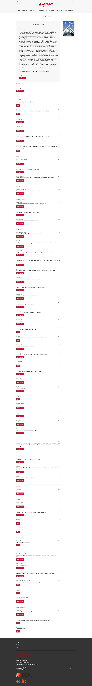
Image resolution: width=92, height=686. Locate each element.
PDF (18, 105)
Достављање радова (22, 10)
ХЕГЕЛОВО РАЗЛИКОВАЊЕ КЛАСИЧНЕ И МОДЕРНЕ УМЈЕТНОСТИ (32, 111)
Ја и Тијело (19, 119)
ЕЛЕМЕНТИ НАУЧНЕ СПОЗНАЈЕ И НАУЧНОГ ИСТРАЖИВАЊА (31, 161)
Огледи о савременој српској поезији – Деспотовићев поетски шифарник (33, 620)
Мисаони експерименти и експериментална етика (27, 190)
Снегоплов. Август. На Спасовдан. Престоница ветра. (28, 582)
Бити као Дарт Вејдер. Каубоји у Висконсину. (26, 295)
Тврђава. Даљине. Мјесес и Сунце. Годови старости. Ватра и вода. (31, 512)
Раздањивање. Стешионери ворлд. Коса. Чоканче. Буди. (29, 312)
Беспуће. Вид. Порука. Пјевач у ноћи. (24, 346)
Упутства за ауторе (50, 10)
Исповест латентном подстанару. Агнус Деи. (26, 329)
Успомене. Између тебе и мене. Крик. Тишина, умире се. (29, 371)
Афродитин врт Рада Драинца (23, 542)
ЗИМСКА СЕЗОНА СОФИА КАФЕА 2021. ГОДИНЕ (28, 459)
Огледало (18, 362)
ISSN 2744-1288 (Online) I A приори (23, 662)
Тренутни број (59, 10)
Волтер (18, 413)
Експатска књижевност (21, 628)
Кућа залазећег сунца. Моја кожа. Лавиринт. (26, 304)
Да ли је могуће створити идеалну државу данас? (27, 212)
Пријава (74, 1)
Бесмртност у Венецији (21, 379)
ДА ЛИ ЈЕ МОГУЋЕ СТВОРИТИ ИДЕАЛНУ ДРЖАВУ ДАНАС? (31, 203)
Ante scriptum (19, 88)
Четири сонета (19, 598)
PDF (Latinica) (22, 77)
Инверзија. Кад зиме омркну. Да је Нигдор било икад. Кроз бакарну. (31, 354)
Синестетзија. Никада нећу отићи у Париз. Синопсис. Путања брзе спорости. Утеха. (35, 270)
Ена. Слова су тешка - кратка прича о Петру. (26, 430)
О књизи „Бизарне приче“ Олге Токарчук (25, 611)
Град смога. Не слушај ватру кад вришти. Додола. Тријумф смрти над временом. (34, 252)
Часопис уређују (40, 10)
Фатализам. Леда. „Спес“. (22, 565)
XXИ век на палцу (20, 388)
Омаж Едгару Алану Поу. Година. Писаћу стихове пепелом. (29, 320)
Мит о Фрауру (19, 503)
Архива (65, 10)
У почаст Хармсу (20, 396)
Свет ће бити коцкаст (21, 529)
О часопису (31, 10)
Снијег (18, 421)
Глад (17, 490)
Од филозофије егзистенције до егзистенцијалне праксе (29, 169)
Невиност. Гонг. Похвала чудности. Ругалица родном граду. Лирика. (31, 337)
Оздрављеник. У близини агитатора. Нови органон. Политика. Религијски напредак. (35, 573)
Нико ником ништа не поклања (23, 404)
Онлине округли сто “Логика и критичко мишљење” (28, 477)
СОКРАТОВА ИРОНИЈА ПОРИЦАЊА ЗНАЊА (27, 127)
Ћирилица (19, 1)
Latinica (17, 647)
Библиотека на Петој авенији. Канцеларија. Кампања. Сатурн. (30, 287)
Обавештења (71, 10)
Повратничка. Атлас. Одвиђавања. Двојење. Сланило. (28, 278)
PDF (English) (20, 122)
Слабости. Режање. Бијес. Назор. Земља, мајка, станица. (29, 233)
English (17, 644)
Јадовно (18, 590)
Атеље (17, 520)
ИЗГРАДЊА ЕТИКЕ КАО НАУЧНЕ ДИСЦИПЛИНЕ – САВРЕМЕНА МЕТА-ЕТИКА (35, 177)
